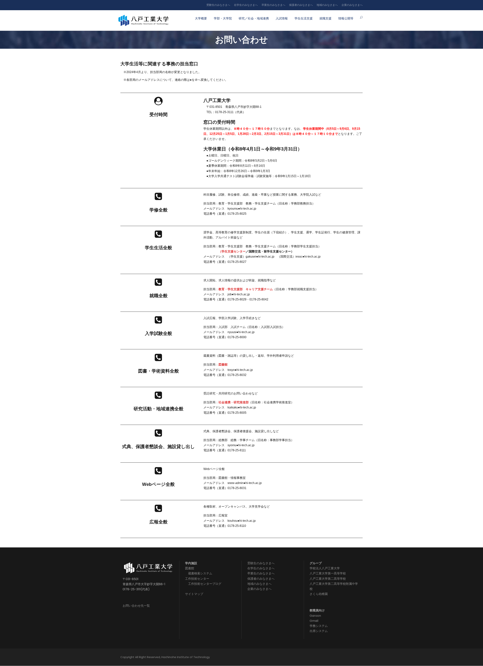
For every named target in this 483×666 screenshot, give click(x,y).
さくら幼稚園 (319, 594)
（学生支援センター (232, 251)
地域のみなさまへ (327, 5)
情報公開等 (345, 18)
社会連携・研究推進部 (233, 402)
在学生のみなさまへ (246, 5)
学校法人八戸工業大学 (325, 568)
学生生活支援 (304, 18)
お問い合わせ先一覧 (136, 605)
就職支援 (325, 18)
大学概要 (201, 18)
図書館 (223, 364)
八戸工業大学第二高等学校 (328, 578)
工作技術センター (197, 578)
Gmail (314, 621)
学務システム (319, 626)
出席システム (319, 631)
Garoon (315, 616)
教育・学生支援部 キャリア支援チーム (245, 289)
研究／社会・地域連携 (254, 18)
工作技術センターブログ (204, 584)
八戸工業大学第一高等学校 (328, 573)
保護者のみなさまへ (301, 5)
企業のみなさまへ (352, 5)
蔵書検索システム (200, 573)
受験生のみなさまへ (218, 5)
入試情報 (282, 18)
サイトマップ (194, 594)
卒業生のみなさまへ (273, 5)
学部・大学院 (223, 18)
